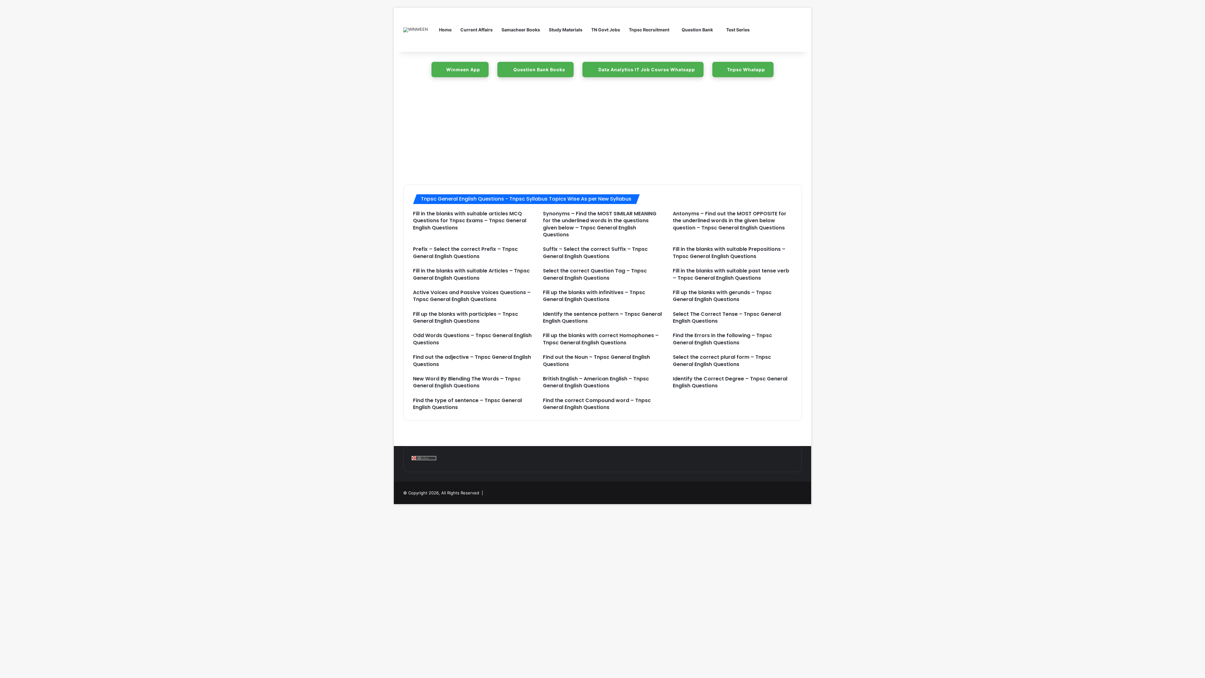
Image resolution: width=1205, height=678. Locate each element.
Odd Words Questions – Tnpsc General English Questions (472, 339)
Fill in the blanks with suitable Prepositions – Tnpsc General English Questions (729, 252)
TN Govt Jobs (605, 29)
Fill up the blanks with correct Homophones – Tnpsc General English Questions (601, 339)
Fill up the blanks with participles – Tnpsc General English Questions (465, 317)
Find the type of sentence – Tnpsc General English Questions (467, 404)
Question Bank (697, 29)
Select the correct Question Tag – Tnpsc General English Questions (595, 274)
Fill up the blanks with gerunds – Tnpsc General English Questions (722, 296)
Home (445, 29)
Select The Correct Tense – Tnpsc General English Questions (727, 317)
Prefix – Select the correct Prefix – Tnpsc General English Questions (465, 252)
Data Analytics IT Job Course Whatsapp (646, 69)
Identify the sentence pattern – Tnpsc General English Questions (602, 317)
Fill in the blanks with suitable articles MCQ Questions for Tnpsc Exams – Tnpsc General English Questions (469, 220)
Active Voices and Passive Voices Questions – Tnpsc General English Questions (472, 296)
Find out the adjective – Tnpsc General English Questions (472, 360)
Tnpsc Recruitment (649, 29)
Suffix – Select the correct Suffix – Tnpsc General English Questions (595, 252)
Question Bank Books (538, 69)
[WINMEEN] (415, 29)
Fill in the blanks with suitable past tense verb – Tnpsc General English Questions (731, 274)
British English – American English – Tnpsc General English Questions (596, 382)
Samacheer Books (520, 29)
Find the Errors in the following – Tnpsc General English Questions (722, 339)
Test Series (737, 29)
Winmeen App (463, 69)
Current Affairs (476, 29)
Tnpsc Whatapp (746, 69)
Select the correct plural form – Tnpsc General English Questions (722, 360)
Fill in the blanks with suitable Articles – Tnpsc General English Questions (471, 274)
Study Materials (565, 29)
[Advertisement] (602, 134)
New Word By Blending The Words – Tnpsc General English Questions (467, 382)
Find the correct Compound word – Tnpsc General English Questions (597, 404)
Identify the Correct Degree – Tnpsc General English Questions (730, 382)
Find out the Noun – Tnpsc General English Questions (596, 360)
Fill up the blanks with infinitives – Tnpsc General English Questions (594, 296)
